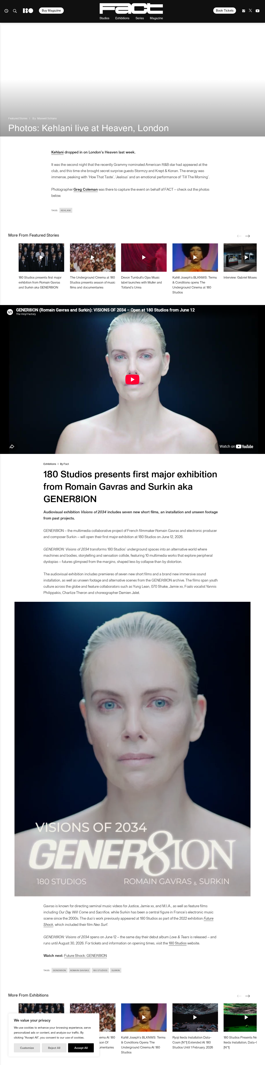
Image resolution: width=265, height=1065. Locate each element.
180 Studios (178, 943)
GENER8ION (59, 970)
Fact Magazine (131, 8)
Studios (104, 18)
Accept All (81, 1047)
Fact (66, 463)
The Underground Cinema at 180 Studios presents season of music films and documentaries (92, 282)
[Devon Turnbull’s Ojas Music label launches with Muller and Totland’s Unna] (144, 257)
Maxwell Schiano (47, 118)
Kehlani (57, 152)
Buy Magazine (51, 10)
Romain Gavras (79, 970)
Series (140, 18)
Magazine (156, 18)
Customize (27, 1047)
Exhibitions (122, 18)
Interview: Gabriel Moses (240, 277)
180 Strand (28, 10)
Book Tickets (225, 10)
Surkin (116, 970)
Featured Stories (17, 118)
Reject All (54, 1047)
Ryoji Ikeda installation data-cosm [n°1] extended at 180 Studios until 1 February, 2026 (192, 1042)
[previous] (239, 236)
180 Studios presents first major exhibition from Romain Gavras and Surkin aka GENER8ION (40, 282)
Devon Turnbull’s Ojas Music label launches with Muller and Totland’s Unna (141, 282)
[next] (247, 236)
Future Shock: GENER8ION (85, 955)
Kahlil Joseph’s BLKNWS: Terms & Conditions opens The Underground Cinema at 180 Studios (194, 284)
